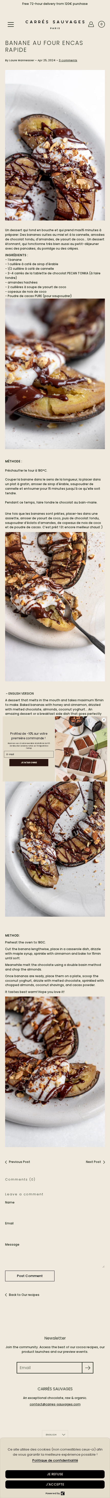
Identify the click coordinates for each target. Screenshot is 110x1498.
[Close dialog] (104, 719)
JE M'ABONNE (29, 762)
